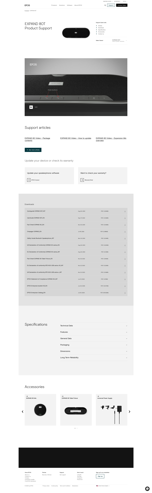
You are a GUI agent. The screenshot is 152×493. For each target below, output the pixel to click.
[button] (147, 489)
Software (69, 5)
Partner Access (107, 1)
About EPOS (78, 5)
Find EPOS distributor (30, 481)
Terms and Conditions (65, 485)
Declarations (75, 485)
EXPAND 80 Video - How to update (75, 138)
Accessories (101, 31)
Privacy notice (46, 485)
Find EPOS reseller (30, 479)
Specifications (102, 29)
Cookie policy (54, 485)
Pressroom (80, 479)
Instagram (79, 478)
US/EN (125, 1)
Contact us (101, 34)
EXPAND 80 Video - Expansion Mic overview (111, 139)
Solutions (62, 5)
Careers (27, 478)
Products (54, 5)
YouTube (79, 476)
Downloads (101, 27)
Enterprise (117, 1)
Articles (100, 25)
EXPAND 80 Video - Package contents (37, 139)
